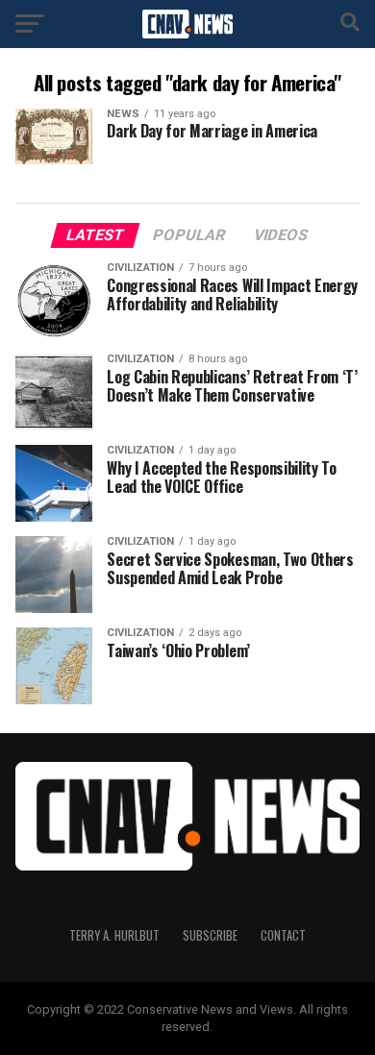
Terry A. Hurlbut (114, 935)
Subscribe (210, 935)
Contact (283, 935)
